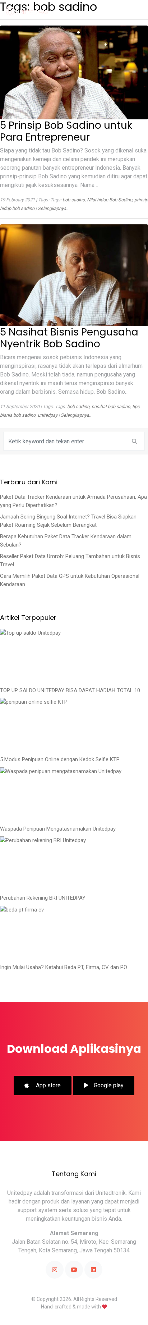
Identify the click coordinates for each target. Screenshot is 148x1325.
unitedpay (47, 415)
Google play (109, 1085)
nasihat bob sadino (111, 406)
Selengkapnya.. (53, 208)
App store (47, 1085)
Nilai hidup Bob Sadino (109, 199)
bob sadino (74, 199)
